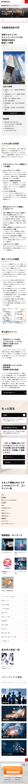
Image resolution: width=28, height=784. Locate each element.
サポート (3, 510)
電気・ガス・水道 (6, 616)
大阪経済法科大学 (13, 113)
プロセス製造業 (5, 608)
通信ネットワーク (6, 600)
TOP (2, 495)
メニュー (3, 19)
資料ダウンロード (9, 457)
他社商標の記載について (18, 779)
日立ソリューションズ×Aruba (8, 500)
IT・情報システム (6, 641)
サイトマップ (4, 521)
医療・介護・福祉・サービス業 (9, 637)
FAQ (2, 505)
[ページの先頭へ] (26, 759)
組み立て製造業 (5, 604)
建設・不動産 (5, 625)
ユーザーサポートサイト (7, 523)
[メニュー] (26, 1)
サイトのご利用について (9, 777)
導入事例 (3, 502)
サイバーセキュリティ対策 (8, 596)
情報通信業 (4, 621)
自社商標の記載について (8, 779)
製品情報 (3, 497)
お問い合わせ (8, 462)
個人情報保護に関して (19, 777)
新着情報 (3, 518)
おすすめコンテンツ (6, 508)
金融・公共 (4, 629)
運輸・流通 (4, 612)
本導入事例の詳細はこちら (9, 392)
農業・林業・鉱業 (6, 633)
